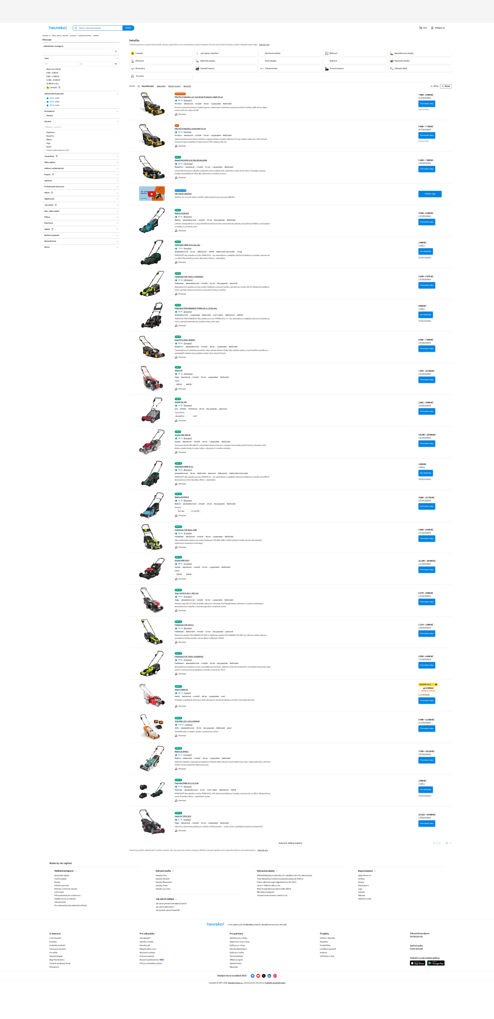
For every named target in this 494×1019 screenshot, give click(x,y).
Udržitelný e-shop (327, 956)
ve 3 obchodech (424, 129)
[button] (77, 51)
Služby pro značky (237, 952)
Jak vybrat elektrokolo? (165, 907)
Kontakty (53, 941)
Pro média (53, 952)
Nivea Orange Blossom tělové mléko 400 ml (274, 889)
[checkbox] (44, 69)
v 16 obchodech (424, 405)
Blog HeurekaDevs (56, 960)
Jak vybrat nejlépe (165, 899)
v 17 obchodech (424, 564)
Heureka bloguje (56, 956)
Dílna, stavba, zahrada (60, 35)
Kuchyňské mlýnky (61, 875)
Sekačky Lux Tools (163, 889)
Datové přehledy (236, 956)
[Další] (451, 843)
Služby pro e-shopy (237, 945)
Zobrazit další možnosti (55, 150)
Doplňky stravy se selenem (65, 899)
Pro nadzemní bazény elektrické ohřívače (70, 905)
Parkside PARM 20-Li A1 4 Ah (187, 783)
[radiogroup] (80, 102)
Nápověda (234, 967)
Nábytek (361, 895)
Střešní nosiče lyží (61, 885)
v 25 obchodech (424, 374)
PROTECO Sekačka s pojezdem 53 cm (190, 128)
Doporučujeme (365, 871)
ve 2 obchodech (424, 98)
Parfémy (361, 879)
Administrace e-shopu (238, 938)
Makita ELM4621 (182, 751)
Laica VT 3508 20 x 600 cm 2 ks (268, 885)
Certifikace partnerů (328, 949)
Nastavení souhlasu (147, 952)
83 (447, 843)
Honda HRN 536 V (182, 560)
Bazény (361, 882)
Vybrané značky (163, 871)
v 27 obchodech (424, 216)
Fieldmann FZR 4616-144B (186, 530)
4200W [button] (179, 384)
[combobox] (98, 28)
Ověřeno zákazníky (327, 938)
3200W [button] (179, 574)
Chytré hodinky (60, 879)
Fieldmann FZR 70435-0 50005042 (189, 656)
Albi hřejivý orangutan (265, 892)
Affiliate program (236, 960)
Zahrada (73, 35)
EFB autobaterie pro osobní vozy (67, 895)
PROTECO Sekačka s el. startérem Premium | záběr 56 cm (199, 97)
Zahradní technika (84, 35)
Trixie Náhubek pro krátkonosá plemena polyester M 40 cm (280, 879)
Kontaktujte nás (416, 936)
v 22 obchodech (424, 163)
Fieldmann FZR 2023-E (184, 625)
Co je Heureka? (55, 938)
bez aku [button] (181, 511)
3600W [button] (189, 574)
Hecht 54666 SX (181, 689)
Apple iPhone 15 (364, 875)
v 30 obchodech (424, 500)
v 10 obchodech (424, 342)
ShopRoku (324, 941)
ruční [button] (195, 416)
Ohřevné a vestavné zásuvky (65, 889)
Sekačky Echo (161, 875)
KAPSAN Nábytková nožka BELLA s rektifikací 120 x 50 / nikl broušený (284, 875)
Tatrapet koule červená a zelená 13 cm (272, 895)
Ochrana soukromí (147, 956)
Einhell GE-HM (181, 402)
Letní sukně (59, 892)
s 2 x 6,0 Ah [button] (195, 511)
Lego (360, 889)
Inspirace (323, 952)
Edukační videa (235, 963)
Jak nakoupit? (145, 938)
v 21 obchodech (424, 437)
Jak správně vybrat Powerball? (168, 910)
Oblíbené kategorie (63, 871)
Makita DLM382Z (182, 497)
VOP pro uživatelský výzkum (151, 963)
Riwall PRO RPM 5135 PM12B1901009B (191, 160)
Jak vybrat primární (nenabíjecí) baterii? (171, 903)
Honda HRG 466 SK (183, 435)
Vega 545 (178, 370)
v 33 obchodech (424, 279)
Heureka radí (145, 945)
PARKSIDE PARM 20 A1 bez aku (187, 245)
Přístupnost (54, 967)
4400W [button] (189, 384)
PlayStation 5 (363, 885)
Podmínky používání (57, 945)
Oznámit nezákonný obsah (59, 963)
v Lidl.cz (421, 245)
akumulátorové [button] (181, 416)
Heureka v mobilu (146, 941)
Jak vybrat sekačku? (183, 193)
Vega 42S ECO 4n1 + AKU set (187, 593)
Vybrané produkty (266, 871)
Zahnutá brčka (60, 902)
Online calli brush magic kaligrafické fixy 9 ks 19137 (276, 882)
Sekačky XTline (162, 885)
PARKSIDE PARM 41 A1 (184, 466)
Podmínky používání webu (275, 983)
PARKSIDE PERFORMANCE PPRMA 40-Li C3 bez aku (196, 308)
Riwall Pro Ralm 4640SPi (185, 340)
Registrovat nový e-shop (239, 941)
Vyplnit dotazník (416, 948)
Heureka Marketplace (238, 949)
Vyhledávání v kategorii (53, 46)
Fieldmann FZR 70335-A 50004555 (189, 276)
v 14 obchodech (424, 627)
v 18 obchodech (424, 817)
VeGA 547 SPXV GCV (183, 816)
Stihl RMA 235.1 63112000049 (187, 721)
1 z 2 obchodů (423, 694)
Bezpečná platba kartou (149, 960)
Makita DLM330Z (182, 213)
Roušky (57, 882)
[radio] (44, 98)
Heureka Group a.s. (235, 983)
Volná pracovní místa (57, 949)
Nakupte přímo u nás (148, 949)
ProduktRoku (325, 945)
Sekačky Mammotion (164, 882)
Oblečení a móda (364, 899)
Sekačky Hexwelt (162, 879)
